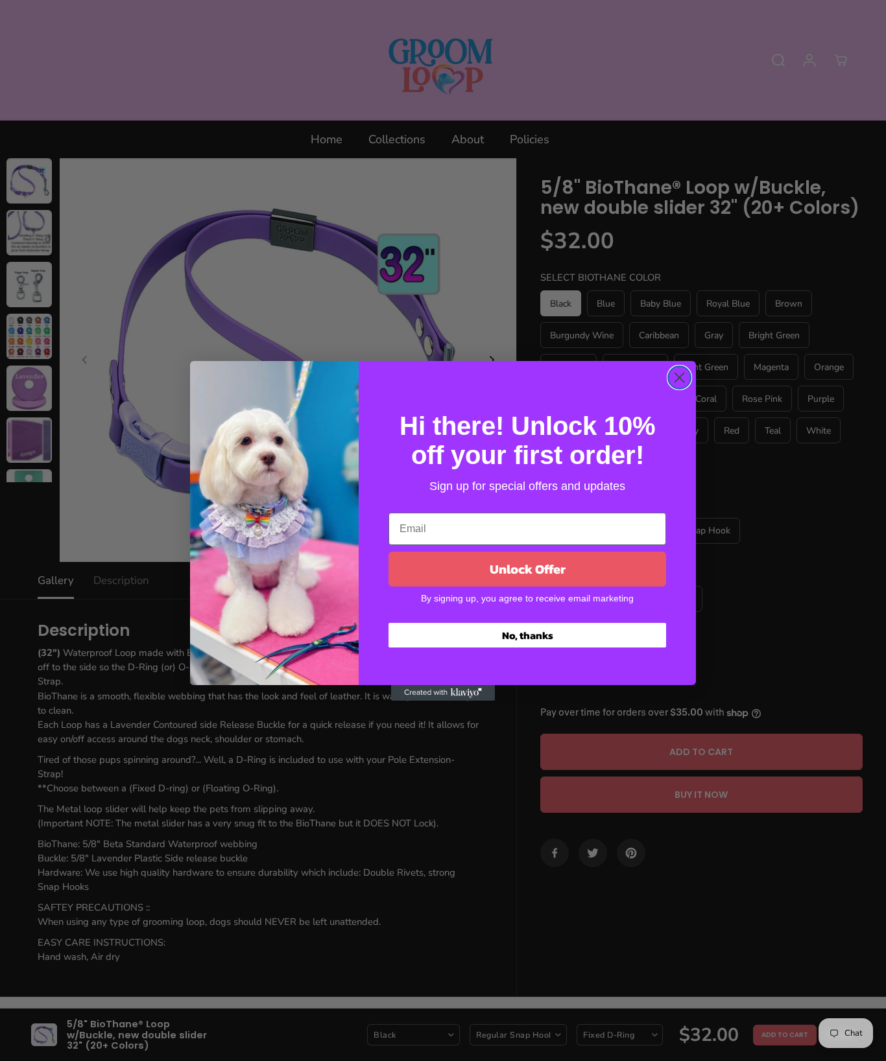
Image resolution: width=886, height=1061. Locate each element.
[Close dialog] (679, 377)
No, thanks (527, 635)
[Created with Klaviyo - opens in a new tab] (443, 693)
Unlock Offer (528, 569)
